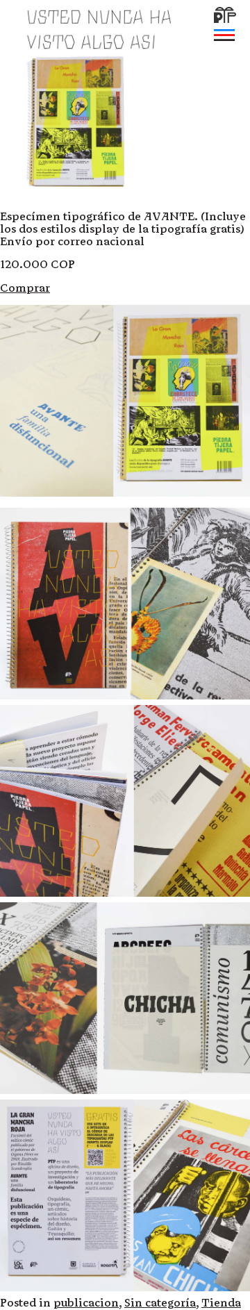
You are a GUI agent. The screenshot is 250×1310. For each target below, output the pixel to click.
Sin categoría (160, 1302)
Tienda (221, 1302)
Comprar (25, 288)
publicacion (86, 1302)
